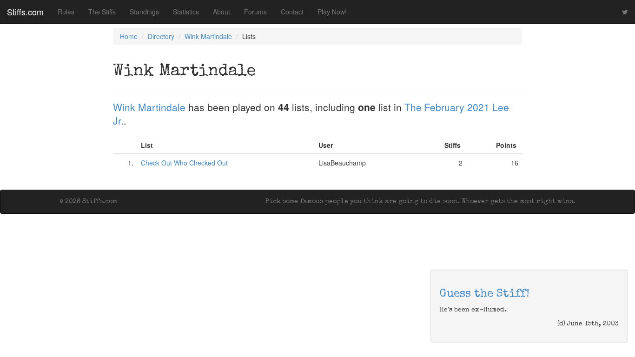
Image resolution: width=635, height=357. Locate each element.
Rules (66, 11)
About (221, 11)
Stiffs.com (25, 12)
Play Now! (332, 11)
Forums (255, 11)
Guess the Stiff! (484, 294)
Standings (144, 11)
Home (129, 36)
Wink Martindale (208, 36)
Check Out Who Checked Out (184, 162)
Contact (292, 11)
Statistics (186, 11)
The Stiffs (102, 11)
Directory (161, 36)
